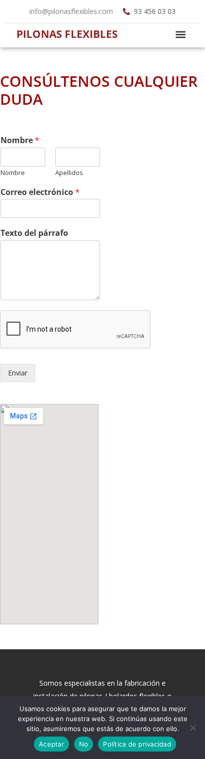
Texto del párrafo (34, 233)
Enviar (17, 373)
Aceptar (51, 744)
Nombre (19, 140)
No (84, 744)
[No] (193, 728)
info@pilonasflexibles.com (71, 11)
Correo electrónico (40, 192)
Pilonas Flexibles (67, 34)
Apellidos (69, 173)
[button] (180, 34)
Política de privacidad (137, 744)
